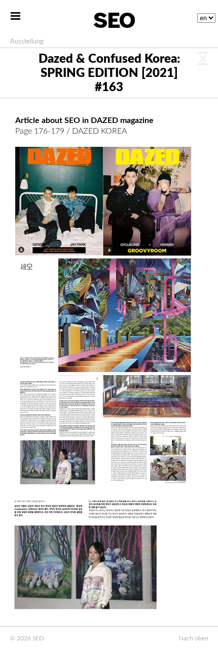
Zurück (202, 58)
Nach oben (193, 638)
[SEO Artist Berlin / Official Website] (114, 20)
